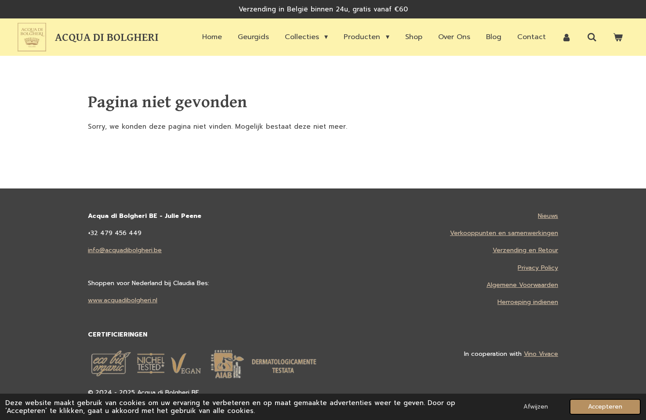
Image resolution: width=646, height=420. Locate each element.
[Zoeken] (591, 37)
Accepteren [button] (605, 406)
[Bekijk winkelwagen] (617, 37)
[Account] (566, 37)
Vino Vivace (541, 353)
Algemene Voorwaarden (522, 285)
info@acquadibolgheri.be (125, 250)
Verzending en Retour (525, 250)
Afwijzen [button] (535, 406)
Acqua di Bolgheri (107, 37)
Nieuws (548, 216)
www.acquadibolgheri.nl (122, 300)
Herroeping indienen (527, 302)
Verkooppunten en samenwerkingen (504, 233)
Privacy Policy (538, 267)
